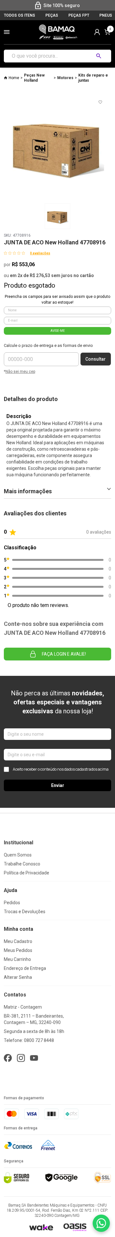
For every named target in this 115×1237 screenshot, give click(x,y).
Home (14, 78)
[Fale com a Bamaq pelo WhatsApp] (101, 1223)
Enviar (57, 785)
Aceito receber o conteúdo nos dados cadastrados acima (61, 769)
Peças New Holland (34, 78)
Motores (65, 78)
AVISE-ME (57, 330)
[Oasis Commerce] (74, 1227)
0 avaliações (40, 253)
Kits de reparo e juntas (93, 78)
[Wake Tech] (41, 1227)
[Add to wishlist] (100, 102)
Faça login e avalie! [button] (64, 654)
